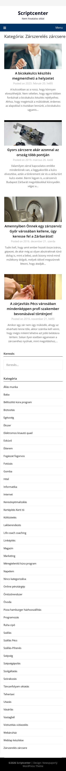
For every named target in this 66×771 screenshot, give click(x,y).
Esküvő (8, 440)
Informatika (10, 486)
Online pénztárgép (14, 586)
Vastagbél (9, 717)
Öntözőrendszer (13, 594)
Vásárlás (8, 709)
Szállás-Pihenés (12, 648)
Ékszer (7, 425)
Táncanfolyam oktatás (16, 686)
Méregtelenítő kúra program (20, 563)
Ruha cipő (9, 625)
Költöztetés (10, 517)
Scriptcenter (33, 13)
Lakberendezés (12, 525)
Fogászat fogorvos (14, 456)
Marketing (9, 556)
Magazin (8, 548)
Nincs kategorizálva (15, 579)
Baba (6, 394)
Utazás (7, 701)
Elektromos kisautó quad (18, 433)
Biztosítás (9, 410)
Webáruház (10, 732)
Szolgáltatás (10, 671)
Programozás (11, 617)
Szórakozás (10, 678)
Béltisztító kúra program (18, 402)
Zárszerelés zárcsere (15, 747)
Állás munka (11, 387)
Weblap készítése (14, 740)
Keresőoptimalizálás (15, 502)
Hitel (6, 479)
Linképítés (9, 540)
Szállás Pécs (10, 640)
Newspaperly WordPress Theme (40, 764)
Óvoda (7, 602)
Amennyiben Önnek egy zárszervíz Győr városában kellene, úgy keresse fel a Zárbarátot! (33, 231)
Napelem (9, 571)
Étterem (8, 448)
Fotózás (8, 463)
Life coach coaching (15, 532)
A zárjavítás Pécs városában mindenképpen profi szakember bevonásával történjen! (33, 308)
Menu (59, 27)
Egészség (9, 417)
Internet (8, 494)
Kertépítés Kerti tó (14, 509)
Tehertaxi (9, 694)
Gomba (8, 471)
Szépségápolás (12, 663)
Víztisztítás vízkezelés (16, 724)
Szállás (7, 632)
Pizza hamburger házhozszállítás (22, 609)
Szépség (8, 655)
